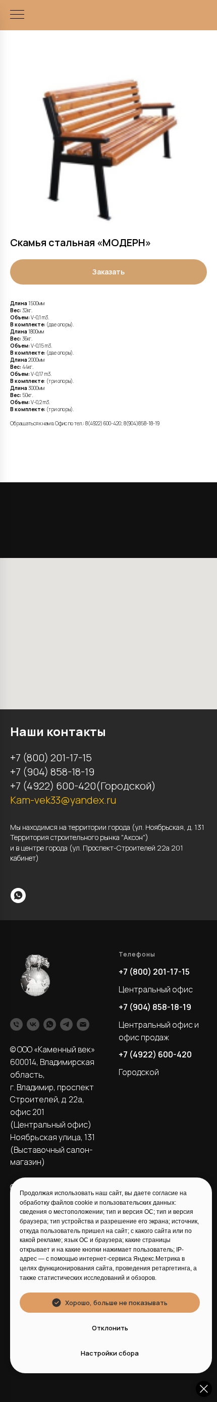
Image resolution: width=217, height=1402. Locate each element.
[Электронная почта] (83, 1024)
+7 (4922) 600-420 (155, 1054)
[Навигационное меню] (17, 15)
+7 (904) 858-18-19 (155, 1007)
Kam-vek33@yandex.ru (63, 800)
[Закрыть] (204, 1389)
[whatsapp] (18, 895)
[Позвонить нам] (16, 1024)
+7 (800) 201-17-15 (154, 971)
